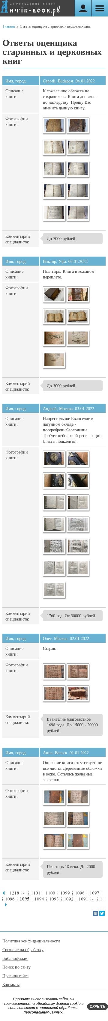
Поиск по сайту (16, 967)
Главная (9, 26)
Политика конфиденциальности (31, 941)
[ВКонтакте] (95, 913)
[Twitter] (102, 913)
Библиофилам (15, 958)
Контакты (11, 984)
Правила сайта (15, 975)
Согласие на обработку (23, 949)
